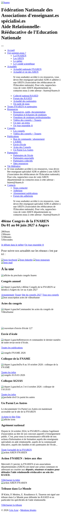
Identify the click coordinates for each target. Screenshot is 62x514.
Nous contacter (20, 188)
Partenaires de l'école (23, 155)
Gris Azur (13, 510)
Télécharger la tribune (11, 505)
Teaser (18, 295)
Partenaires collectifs (23, 160)
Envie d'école (19, 144)
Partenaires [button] (12, 152)
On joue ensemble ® (23, 125)
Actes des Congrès (22, 147)
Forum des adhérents (23, 196)
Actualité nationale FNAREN (27, 69)
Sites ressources (20, 163)
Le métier (17, 61)
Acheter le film (8, 417)
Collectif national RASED (25, 95)
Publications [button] (13, 136)
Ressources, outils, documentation (29, 112)
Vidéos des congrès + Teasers (27, 120)
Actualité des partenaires (24, 101)
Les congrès (19, 131)
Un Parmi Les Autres (23, 150)
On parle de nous (21, 104)
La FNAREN (19, 55)
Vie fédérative (13, 166)
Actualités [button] (12, 66)
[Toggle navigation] (2, 45)
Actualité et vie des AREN (26, 72)
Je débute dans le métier (12, 245)
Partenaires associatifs (23, 158)
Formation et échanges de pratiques (30, 114)
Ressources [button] (12, 109)
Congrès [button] (11, 128)
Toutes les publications (12, 347)
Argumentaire (7, 295)
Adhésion (17, 190)
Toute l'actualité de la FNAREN (16, 449)
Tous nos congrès (50, 295)
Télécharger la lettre (10, 480)
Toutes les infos (8, 372)
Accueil (11, 50)
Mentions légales (28, 510)
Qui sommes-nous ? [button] (16, 53)
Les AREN (18, 58)
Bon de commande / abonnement (29, 139)
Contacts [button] (11, 185)
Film (18, 417)
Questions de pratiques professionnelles (32, 117)
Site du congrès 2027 (32, 295)
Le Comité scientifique (24, 63)
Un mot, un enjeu (21, 123)
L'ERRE (17, 142)
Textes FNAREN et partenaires (22, 106)
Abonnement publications (25, 193)
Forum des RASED (22, 98)
